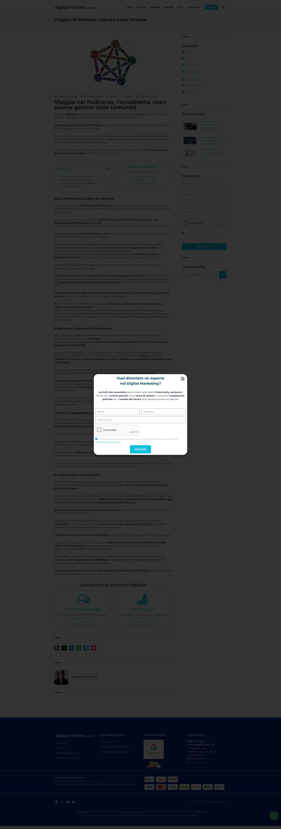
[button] (182, 378)
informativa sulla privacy (108, 442)
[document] (140, 414)
